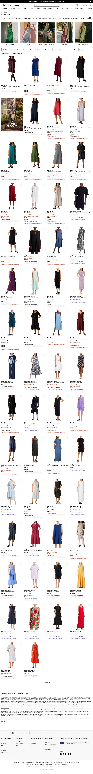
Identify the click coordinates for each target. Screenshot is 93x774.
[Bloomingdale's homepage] (2, 12)
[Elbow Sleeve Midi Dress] (58, 492)
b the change (33, 743)
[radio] (25, 91)
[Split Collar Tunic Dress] (81, 366)
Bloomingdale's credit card (21, 741)
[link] (12, 87)
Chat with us (3, 741)
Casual (82, 18)
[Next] (21, 69)
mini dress (58, 715)
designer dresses (56, 698)
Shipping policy (4, 750)
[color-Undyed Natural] (48, 219)
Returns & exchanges (5, 748)
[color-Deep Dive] (25, 91)
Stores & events (48, 749)
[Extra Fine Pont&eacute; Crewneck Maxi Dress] (81, 69)
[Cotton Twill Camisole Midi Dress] (58, 323)
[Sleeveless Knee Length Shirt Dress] (58, 366)
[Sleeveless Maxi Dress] (12, 281)
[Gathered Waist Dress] (12, 492)
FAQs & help (3, 745)
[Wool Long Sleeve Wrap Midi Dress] (35, 408)
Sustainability (33, 748)
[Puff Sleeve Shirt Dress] (58, 617)
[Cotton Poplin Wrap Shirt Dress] (12, 617)
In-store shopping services (50, 744)
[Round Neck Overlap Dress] (12, 240)
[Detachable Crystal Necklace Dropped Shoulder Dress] (81, 196)
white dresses (15, 704)
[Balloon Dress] (35, 575)
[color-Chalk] (25, 513)
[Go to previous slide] (2, 1)
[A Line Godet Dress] (35, 240)
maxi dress (47, 715)
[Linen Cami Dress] (35, 155)
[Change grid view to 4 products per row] (74, 50)
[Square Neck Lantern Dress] (58, 155)
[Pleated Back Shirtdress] (58, 575)
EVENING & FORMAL (9, 44)
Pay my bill (18, 748)
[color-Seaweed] (25, 469)
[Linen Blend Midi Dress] (58, 69)
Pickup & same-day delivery (50, 746)
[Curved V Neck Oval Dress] (58, 281)
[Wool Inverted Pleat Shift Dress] (81, 449)
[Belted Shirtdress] (12, 655)
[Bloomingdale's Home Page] (10, 5)
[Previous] (3, 69)
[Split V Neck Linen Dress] (58, 111)
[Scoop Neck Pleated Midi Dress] (81, 281)
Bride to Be (75, 18)
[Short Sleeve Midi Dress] (35, 69)
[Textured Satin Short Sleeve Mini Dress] (12, 69)
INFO (58, 1)
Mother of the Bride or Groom (40, 18)
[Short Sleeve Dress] (35, 492)
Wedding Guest (27, 18)
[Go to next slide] (89, 1)
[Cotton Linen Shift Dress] (35, 617)
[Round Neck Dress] (81, 534)
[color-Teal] (50, 219)
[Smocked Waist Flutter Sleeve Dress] (35, 534)
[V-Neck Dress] (58, 196)
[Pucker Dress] (12, 196)
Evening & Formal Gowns (7, 18)
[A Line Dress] (58, 534)
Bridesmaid (3, 708)
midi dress (51, 715)
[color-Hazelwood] (71, 134)
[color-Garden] (48, 134)
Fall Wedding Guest (67, 18)
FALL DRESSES (65, 44)
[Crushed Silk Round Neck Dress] (81, 408)
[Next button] (90, 18)
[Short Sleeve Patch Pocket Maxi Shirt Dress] (58, 449)
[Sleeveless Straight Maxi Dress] (81, 492)
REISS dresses (61, 702)
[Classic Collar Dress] (12, 323)
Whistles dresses (12, 715)
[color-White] (25, 219)
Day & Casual (58, 18)
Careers (32, 745)
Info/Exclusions (77, 733)
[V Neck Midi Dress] (35, 323)
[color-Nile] (50, 134)
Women (5, 12)
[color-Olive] (27, 513)
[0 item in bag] (91, 5)
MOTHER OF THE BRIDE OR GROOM (46, 44)
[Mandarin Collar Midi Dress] (12, 534)
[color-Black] (27, 91)
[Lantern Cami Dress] (35, 449)
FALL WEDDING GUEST (83, 44)
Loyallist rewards (19, 743)
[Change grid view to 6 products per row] (76, 49)
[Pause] (91, 1)
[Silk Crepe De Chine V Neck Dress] (81, 323)
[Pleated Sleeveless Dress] (35, 366)
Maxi (88, 18)
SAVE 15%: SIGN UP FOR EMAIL (21, 733)
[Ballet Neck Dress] (12, 155)
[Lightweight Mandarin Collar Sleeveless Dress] (12, 449)
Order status (18, 745)
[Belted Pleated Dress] (35, 655)
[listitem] (46, 1)
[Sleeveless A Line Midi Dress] (35, 281)
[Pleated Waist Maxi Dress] (12, 575)
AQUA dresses (45, 702)
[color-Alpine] (2, 346)
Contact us (3, 743)
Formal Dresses (4, 717)
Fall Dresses (51, 18)
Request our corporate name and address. (58, 766)
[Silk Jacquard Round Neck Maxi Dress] (35, 111)
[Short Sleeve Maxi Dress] (12, 366)
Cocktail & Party (18, 18)
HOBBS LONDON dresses (82, 714)
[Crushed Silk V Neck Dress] (58, 408)
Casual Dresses (4, 714)
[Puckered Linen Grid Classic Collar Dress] (81, 155)
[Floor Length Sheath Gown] (81, 240)
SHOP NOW (61, 1)
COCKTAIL (28, 44)
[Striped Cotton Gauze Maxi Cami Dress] (81, 111)
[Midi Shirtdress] (35, 196)
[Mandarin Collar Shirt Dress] (12, 408)
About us (32, 741)
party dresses (48, 711)
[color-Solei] (73, 134)
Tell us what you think (5, 752)
